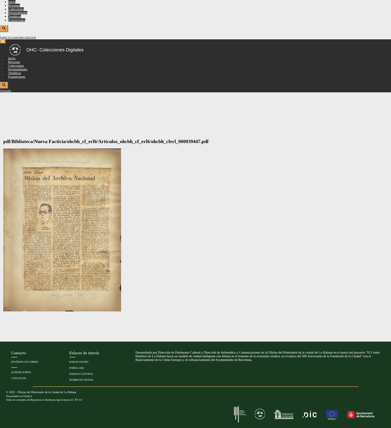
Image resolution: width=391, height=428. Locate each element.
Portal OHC (76, 368)
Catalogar (18, 378)
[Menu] (3, 41)
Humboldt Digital (81, 379)
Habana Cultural (81, 374)
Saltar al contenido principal (18, 37)
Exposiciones (16, 20)
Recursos (14, 5)
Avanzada (5, 33)
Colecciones (16, 9)
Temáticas (14, 16)
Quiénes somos (21, 372)
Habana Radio (78, 362)
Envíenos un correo (24, 362)
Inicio (11, 1)
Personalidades (17, 12)
